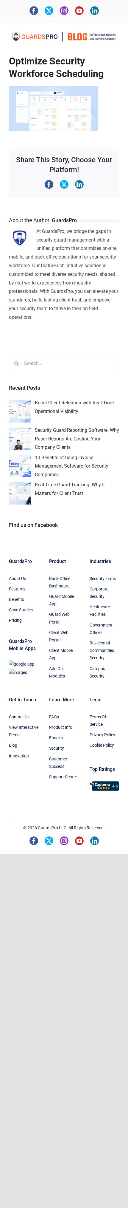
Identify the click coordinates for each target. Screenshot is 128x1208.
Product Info (60, 727)
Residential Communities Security (102, 650)
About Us (17, 578)
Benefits (16, 599)
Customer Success (58, 763)
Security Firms (103, 578)
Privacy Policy (102, 734)
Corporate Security (99, 593)
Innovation (19, 756)
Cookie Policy (102, 745)
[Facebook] (33, 10)
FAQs (54, 716)
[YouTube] (79, 10)
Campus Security (97, 672)
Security (56, 748)
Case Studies (21, 609)
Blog (13, 745)
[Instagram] (64, 10)
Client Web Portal (58, 636)
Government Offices (101, 629)
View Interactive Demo (23, 731)
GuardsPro (64, 220)
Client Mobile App (61, 654)
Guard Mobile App (61, 600)
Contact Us (19, 716)
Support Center (63, 776)
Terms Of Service (98, 720)
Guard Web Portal (59, 618)
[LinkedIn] (94, 10)
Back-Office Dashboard (59, 582)
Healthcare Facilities (100, 610)
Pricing (15, 620)
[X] (49, 10)
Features (17, 589)
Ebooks (56, 737)
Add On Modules (57, 672)
